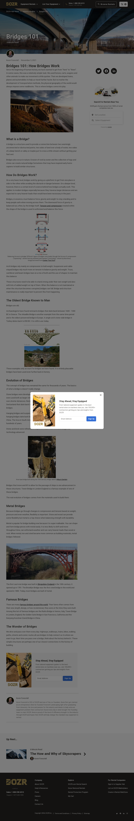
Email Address (66, 419)
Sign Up (91, 419)
